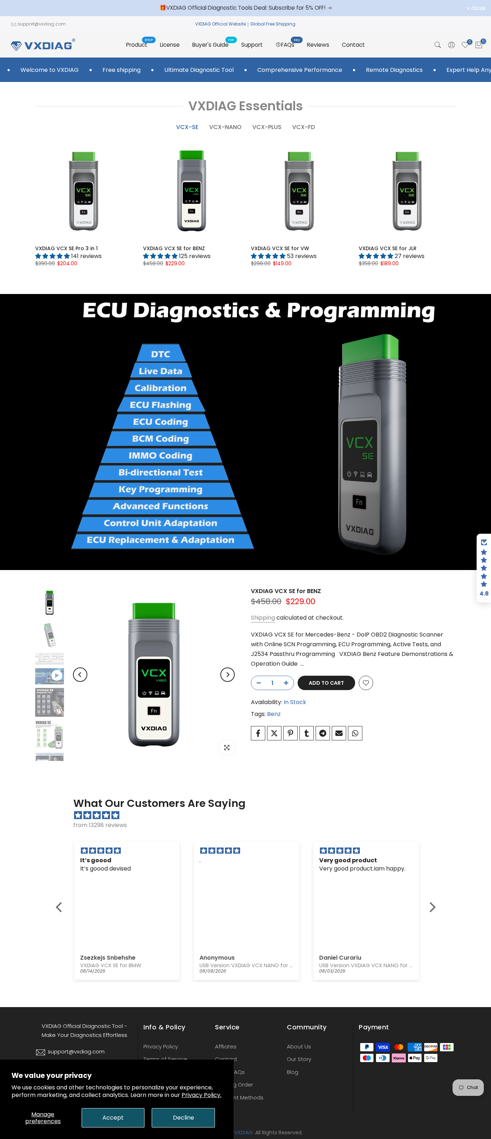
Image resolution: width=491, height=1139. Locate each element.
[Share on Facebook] (258, 733)
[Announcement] (245, 8)
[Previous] (80, 674)
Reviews (318, 45)
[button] (60, 907)
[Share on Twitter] (274, 733)
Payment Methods (239, 1097)
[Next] (227, 674)
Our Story (299, 1059)
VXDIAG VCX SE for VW (280, 248)
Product (139, 44)
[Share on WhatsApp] (355, 733)
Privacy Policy (160, 1046)
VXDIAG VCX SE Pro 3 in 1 (66, 248)
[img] (249, 815)
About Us (299, 1046)
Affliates (226, 1046)
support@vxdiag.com (42, 24)
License (170, 45)
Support (252, 45)
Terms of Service (165, 1059)
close (16, 8)
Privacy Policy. (201, 1095)
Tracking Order (234, 1084)
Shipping (263, 618)
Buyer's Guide (213, 44)
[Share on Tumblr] (306, 733)
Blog (292, 1072)
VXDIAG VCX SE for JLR (388, 248)
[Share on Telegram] (323, 733)
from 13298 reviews (100, 825)
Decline (183, 1117)
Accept (113, 1117)
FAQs (290, 44)
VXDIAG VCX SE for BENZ (174, 248)
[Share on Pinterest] (290, 733)
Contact (353, 45)
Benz (274, 714)
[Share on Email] (339, 733)
